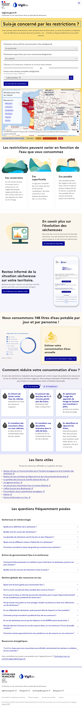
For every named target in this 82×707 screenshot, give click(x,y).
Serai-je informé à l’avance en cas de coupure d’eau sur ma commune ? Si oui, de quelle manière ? (38, 626)
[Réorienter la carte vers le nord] (77, 126)
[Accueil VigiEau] (27, 676)
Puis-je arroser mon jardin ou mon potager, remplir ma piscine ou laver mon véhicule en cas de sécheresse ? (38, 603)
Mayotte (8, 117)
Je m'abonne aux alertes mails (15, 291)
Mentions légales (33, 697)
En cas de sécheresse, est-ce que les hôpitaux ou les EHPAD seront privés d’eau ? (36, 620)
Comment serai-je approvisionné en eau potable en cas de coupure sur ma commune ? (38, 633)
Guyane (7, 121)
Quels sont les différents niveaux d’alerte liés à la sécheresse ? (28, 542)
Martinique (8, 114)
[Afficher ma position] (77, 116)
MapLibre (22, 132)
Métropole (8, 104)
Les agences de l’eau (11, 482)
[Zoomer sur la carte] (77, 120)
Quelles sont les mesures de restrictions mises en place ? (26, 569)
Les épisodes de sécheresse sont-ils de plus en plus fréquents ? (28, 537)
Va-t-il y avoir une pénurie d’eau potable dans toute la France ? (29, 589)
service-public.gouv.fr (40, 691)
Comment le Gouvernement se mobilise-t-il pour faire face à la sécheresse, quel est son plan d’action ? (38, 563)
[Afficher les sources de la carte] (78, 131)
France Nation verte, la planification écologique (22, 491)
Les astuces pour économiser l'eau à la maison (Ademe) (25, 485)
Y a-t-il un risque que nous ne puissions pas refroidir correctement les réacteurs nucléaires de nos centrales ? (39, 649)
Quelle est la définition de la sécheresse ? (20, 526)
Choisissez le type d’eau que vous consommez (27, 54)
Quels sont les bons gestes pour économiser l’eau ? (23, 584)
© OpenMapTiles (50, 132)
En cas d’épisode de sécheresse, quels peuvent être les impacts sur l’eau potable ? (36, 610)
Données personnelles (49, 697)
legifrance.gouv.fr (8, 691)
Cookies (61, 697)
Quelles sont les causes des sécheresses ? (19, 532)
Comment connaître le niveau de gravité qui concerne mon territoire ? (32, 547)
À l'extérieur (51, 386)
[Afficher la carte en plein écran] (77, 112)
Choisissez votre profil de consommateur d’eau (28, 44)
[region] (41, 112)
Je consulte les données (53, 243)
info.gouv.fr (24, 691)
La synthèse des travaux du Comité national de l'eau (24, 479)
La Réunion (8, 107)
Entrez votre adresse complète (21, 71)
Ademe (7, 494)
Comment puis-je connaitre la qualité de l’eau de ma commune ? (29, 615)
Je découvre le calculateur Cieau (59, 359)
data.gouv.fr (58, 691)
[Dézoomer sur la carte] (77, 123)
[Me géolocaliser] (76, 78)
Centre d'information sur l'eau (15, 497)
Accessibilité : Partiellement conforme (13, 697)
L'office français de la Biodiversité (17, 488)
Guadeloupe (9, 110)
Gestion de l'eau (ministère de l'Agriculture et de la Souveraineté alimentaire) (34, 476)
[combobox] (36, 78)
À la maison (33, 386)
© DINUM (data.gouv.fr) (35, 132)
